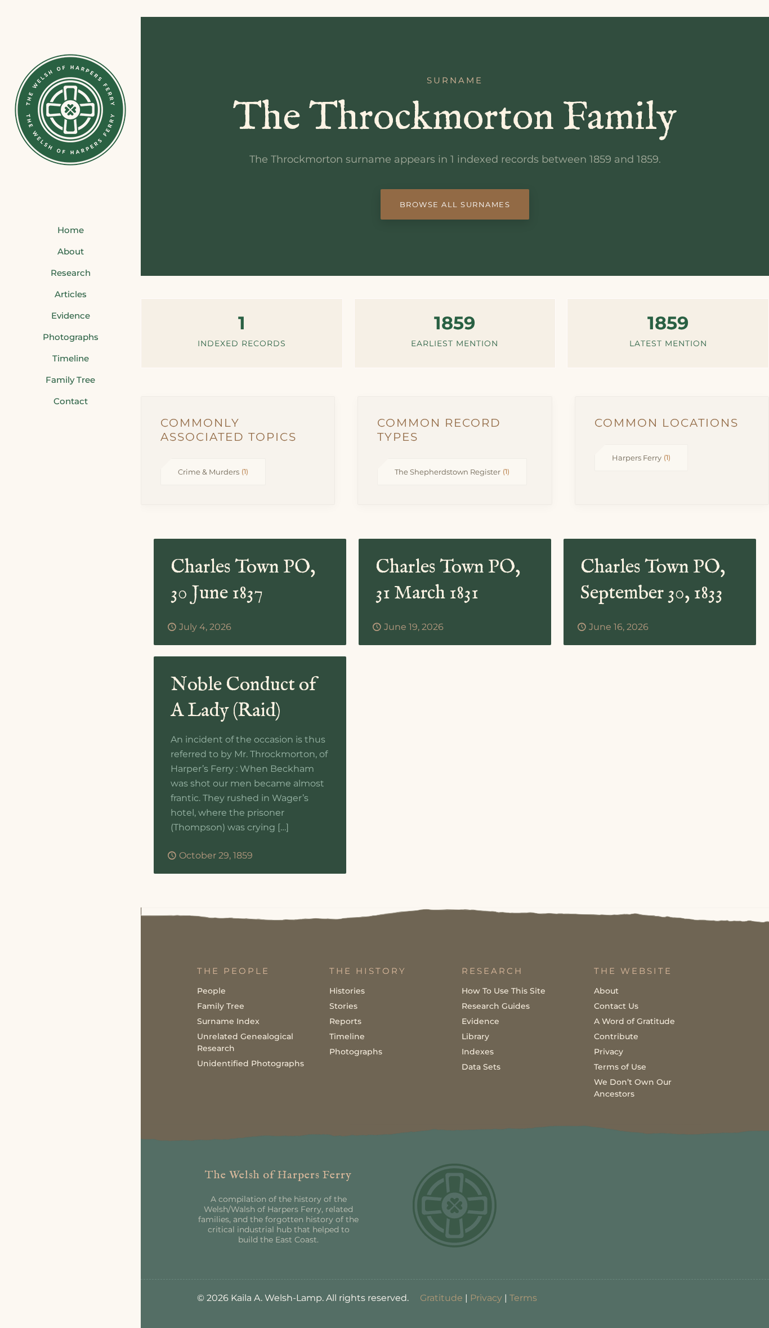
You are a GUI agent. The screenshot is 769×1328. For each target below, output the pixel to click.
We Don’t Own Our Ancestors (633, 1088)
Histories (347, 991)
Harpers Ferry (641, 457)
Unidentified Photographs (250, 1063)
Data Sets (481, 1067)
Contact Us (616, 1006)
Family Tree (220, 1006)
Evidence (480, 1021)
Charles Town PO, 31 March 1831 (447, 580)
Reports (345, 1021)
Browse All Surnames (455, 204)
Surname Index (228, 1021)
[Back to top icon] (715, 1305)
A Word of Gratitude (634, 1021)
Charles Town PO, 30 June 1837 (243, 580)
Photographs (355, 1052)
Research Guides (496, 1006)
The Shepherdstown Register (452, 471)
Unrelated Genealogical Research (245, 1042)
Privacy (608, 1052)
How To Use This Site (504, 991)
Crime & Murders (213, 471)
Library (475, 1036)
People (211, 991)
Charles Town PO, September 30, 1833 (652, 580)
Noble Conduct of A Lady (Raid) (243, 698)
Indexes (478, 1052)
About (606, 991)
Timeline (347, 1036)
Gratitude (441, 1298)
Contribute (616, 1036)
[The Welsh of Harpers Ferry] (70, 109)
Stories (343, 1006)
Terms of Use (620, 1067)
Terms (523, 1298)
